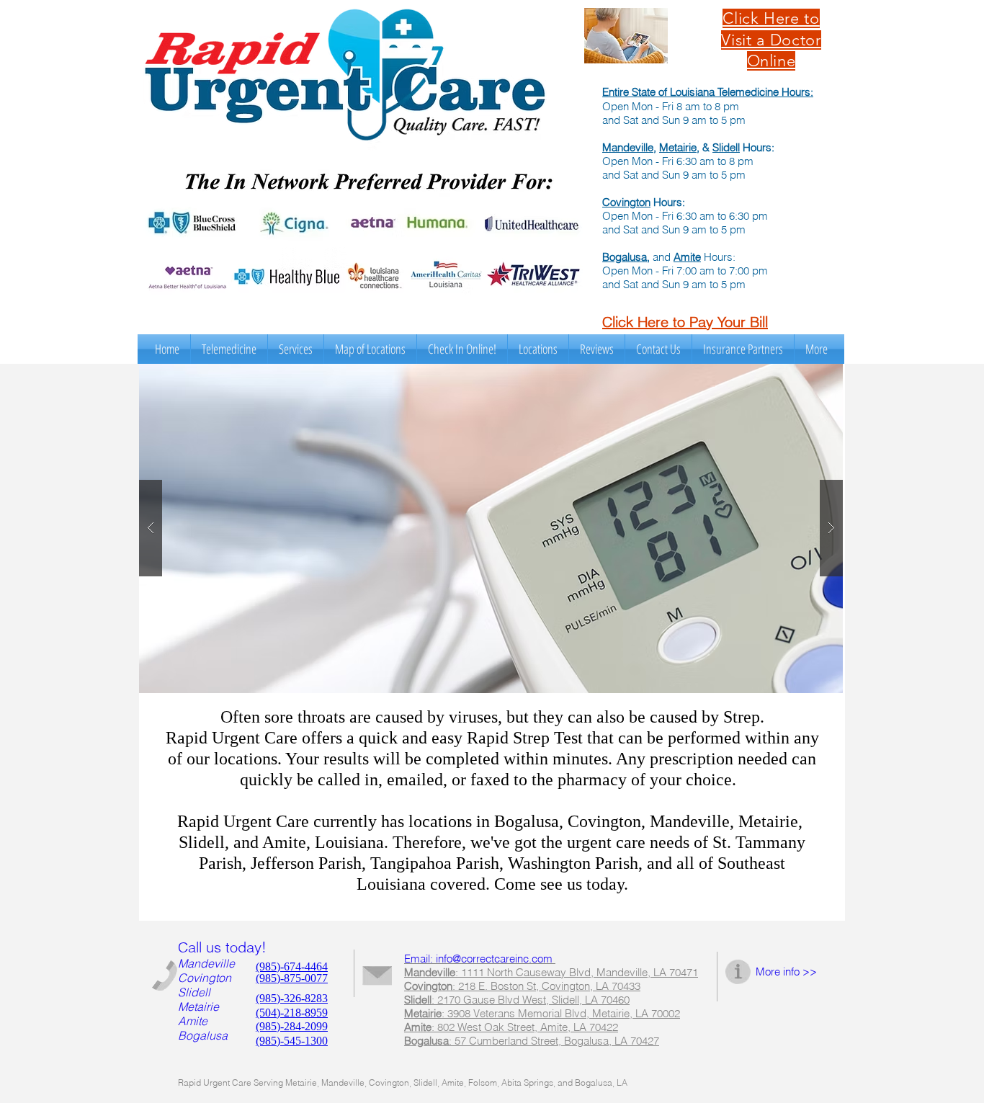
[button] (295, 349)
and (662, 257)
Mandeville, (629, 147)
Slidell (726, 147)
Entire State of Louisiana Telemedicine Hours (706, 92)
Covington (626, 202)
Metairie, (679, 147)
